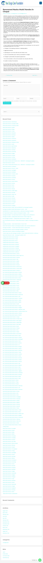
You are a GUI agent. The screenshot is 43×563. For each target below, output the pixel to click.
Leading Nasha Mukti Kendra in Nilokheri (11, 244)
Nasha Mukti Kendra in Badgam (9, 474)
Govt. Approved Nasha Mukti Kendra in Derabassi (13, 372)
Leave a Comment (6, 13)
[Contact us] (39, 560)
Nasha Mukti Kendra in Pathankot (9, 138)
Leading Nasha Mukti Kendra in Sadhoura (11, 251)
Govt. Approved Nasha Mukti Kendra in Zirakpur (12, 337)
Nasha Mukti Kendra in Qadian (9, 127)
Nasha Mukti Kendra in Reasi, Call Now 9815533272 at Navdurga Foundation (18, 207)
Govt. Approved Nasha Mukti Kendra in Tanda (12, 352)
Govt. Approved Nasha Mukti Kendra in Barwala (12, 374)
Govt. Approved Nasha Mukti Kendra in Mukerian (12, 350)
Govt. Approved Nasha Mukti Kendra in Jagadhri (12, 370)
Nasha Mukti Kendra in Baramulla (9, 484)
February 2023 (5, 520)
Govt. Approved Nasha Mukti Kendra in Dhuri (12, 341)
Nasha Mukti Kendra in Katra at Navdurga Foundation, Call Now (15, 229)
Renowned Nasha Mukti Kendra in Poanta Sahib (12, 268)
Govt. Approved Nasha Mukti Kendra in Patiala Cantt (13, 413)
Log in (4, 552)
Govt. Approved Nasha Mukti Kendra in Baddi (12, 376)
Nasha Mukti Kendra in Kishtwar (9, 480)
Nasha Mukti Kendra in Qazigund (9, 488)
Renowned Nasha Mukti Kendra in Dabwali (11, 289)
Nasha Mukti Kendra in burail (8, 186)
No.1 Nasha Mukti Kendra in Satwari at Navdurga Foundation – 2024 (16, 212)
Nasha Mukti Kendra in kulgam (9, 153)
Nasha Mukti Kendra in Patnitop (9, 489)
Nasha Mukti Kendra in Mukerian (9, 133)
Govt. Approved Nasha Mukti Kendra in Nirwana (12, 272)
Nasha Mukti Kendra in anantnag (9, 151)
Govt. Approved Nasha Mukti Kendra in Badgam (12, 415)
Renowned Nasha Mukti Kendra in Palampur (11, 419)
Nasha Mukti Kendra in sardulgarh (9, 170)
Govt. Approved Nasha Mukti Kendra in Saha (11, 367)
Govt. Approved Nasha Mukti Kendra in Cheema (12, 313)
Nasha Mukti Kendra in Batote (9, 458)
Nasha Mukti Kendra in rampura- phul (10, 173)
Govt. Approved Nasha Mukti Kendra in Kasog (12, 305)
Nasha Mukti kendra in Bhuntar (9, 445)
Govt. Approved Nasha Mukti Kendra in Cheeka (12, 359)
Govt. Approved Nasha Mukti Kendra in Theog (12, 409)
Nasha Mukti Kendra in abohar (9, 162)
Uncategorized (14, 13)
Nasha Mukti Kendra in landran (9, 183)
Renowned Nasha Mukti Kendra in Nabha (11, 331)
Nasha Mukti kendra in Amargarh (9, 428)
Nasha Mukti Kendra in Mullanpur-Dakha (11, 142)
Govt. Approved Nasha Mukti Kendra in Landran (12, 354)
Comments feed (6, 555)
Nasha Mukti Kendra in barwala (9, 192)
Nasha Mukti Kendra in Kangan (9, 486)
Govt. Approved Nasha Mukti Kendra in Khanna (12, 342)
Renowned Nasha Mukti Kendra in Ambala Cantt (12, 318)
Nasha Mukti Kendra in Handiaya (9, 437)
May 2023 (4, 518)
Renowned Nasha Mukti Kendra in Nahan (11, 422)
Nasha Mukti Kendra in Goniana (9, 439)
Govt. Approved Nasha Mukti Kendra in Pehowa (12, 361)
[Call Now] (2, 283)
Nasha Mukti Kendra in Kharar (9, 430)
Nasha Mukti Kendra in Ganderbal (9, 473)
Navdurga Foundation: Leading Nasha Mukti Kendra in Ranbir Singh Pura (17, 216)
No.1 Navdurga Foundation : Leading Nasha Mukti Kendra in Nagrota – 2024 (17, 218)
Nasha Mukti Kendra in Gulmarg (9, 456)
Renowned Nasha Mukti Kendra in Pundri (11, 303)
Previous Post (8, 75)
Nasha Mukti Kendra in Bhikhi (8, 434)
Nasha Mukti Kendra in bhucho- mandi (10, 168)
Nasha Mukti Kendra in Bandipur (9, 469)
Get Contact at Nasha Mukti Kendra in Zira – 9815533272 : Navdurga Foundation (18, 160)
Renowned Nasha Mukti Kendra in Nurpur (11, 285)
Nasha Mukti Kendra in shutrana (9, 199)
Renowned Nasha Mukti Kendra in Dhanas (11, 328)
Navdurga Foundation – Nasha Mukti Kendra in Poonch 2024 (15, 223)
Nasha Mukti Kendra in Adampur (9, 134)
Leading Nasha (6, 426)
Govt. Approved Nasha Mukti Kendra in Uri (11, 344)
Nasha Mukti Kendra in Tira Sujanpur (10, 448)
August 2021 (5, 531)
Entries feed (5, 553)
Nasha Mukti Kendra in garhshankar (10, 146)
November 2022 (6, 523)
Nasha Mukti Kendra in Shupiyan (9, 467)
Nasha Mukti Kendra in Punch (8, 463)
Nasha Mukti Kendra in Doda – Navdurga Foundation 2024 (14, 235)
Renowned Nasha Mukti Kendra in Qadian (11, 261)
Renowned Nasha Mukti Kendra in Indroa (11, 283)
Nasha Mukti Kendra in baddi (8, 196)
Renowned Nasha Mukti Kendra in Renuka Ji (11, 270)
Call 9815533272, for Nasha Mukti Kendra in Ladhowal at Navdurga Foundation (18, 211)
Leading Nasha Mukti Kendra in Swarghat (11, 246)
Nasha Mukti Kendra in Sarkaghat (9, 452)
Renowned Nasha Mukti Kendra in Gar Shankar (12, 333)
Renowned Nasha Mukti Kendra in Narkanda (11, 398)
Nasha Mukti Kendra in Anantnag (9, 461)
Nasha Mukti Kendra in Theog (9, 450)
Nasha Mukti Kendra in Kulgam (9, 471)
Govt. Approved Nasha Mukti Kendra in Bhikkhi (12, 315)
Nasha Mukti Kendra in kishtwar (9, 149)
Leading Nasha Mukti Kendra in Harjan (10, 238)
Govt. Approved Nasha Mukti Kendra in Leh (11, 387)
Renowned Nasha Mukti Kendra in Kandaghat (12, 396)
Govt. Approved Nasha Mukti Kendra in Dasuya (12, 348)
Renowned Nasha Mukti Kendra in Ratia (10, 290)
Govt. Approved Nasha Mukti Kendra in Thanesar (12, 298)
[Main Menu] (40, 3)
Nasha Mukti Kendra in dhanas (9, 188)
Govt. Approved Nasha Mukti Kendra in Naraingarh (13, 339)
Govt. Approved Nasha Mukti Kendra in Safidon (12, 274)
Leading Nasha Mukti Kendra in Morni (10, 240)
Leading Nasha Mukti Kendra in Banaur (10, 236)
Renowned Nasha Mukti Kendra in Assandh (11, 406)
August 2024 (5, 510)
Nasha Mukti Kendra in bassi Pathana (10, 181)
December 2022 (6, 521)
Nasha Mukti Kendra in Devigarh (9, 205)
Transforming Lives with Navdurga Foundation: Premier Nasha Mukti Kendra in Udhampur (20, 233)
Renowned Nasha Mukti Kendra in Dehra (11, 281)
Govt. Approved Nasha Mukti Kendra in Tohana (12, 292)
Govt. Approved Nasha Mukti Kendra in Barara (12, 368)
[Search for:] (21, 111)
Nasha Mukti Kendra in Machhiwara (10, 121)
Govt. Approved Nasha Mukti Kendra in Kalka (12, 378)
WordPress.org (6, 557)
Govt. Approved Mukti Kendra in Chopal (11, 383)
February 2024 (5, 514)
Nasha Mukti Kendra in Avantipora (9, 460)
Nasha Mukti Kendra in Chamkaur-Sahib (11, 125)
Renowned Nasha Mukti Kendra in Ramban (11, 257)
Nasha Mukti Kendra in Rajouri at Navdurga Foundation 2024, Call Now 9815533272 (19, 225)
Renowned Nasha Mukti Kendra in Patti (10, 259)
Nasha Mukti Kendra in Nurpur (9, 454)
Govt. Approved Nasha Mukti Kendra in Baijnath (12, 365)
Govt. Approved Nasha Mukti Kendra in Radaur (12, 302)
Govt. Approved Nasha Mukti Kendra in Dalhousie (12, 385)
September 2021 (6, 529)
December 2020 (6, 533)
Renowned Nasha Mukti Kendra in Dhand (11, 408)
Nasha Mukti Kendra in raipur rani (9, 194)
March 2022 (5, 527)
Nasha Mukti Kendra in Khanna (9, 179)
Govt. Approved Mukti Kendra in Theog (10, 382)
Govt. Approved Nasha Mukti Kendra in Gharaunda (13, 294)
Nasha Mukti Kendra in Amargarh (9, 201)
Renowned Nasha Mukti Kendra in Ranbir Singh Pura (13, 255)
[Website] (34, 98)
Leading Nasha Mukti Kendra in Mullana (10, 242)
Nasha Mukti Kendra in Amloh (9, 203)
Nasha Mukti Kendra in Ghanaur (9, 198)
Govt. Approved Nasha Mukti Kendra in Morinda (12, 357)
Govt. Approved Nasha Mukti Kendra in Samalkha (12, 275)
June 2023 (5, 516)
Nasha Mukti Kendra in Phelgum (9, 476)
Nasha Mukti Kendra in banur (8, 185)
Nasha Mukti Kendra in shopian (9, 155)
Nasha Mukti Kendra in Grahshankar (10, 493)
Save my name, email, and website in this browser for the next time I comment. (20, 101)
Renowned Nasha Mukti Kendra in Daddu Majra (12, 322)
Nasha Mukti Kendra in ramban (9, 157)
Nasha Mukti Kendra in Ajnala (8, 432)
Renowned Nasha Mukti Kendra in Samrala (11, 404)
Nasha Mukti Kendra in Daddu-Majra (10, 190)
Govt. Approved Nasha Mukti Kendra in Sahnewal (12, 389)
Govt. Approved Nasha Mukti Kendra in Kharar (12, 355)
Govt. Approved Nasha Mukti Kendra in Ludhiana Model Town (15, 311)
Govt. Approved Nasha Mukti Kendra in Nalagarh (12, 307)
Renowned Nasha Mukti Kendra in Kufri (10, 393)
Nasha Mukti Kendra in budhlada (9, 172)
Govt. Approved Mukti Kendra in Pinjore (10, 380)
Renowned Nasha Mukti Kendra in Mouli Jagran (12, 320)
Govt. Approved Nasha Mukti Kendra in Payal (12, 335)
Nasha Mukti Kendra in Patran (9, 482)
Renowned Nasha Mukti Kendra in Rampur (11, 264)
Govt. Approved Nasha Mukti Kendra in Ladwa (12, 300)
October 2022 (5, 525)
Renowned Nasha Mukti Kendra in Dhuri (11, 329)
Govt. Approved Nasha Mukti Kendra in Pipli (11, 363)
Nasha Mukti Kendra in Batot (8, 491)
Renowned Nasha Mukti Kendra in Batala (11, 263)
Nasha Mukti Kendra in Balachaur (9, 147)
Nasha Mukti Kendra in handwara (9, 177)
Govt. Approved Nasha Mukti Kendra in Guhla (12, 277)
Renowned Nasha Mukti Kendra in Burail (11, 326)
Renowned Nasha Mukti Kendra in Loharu (11, 287)
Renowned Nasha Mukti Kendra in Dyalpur (11, 400)
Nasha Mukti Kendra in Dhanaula (9, 435)
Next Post (35, 75)
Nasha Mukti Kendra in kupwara (9, 175)
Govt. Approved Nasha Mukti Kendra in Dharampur (13, 417)
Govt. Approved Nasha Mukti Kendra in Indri (11, 296)
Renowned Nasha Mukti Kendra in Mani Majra (12, 324)
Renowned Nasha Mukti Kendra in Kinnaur (11, 391)
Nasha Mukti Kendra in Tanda (8, 131)
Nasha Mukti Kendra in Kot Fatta (9, 441)
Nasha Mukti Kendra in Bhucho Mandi (10, 443)
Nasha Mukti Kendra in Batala (8, 136)
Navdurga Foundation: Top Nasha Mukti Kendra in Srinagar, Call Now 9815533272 (19, 214)
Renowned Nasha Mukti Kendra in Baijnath (11, 402)
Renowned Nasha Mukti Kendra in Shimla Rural (12, 266)
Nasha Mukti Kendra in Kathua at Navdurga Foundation (13, 231)
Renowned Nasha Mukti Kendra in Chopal (11, 316)
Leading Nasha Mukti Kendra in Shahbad (11, 248)
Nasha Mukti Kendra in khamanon (9, 140)
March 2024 (5, 512)
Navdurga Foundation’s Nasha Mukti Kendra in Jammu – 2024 (15, 209)
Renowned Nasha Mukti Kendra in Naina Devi (12, 421)
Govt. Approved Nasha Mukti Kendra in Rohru (12, 411)
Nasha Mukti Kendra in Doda (8, 478)
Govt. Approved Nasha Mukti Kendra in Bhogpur (12, 346)
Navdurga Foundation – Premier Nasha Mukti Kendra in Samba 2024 (16, 227)
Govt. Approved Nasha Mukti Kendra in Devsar (12, 424)
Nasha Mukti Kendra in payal (8, 144)
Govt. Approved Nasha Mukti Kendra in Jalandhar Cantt (14, 309)
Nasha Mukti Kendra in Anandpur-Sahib (10, 123)
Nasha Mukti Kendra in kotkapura (9, 166)
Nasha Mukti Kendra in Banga (8, 129)
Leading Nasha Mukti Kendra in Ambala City (11, 249)
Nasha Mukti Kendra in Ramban (9, 465)
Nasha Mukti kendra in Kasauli (9, 447)
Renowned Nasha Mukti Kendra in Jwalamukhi (12, 279)
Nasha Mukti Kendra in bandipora (9, 159)
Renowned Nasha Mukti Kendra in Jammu (11, 253)
